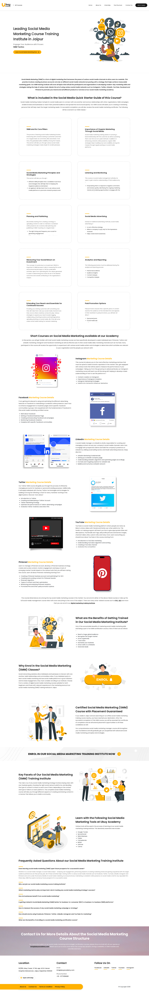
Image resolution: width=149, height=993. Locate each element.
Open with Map (28, 978)
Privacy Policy (60, 986)
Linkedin (106, 968)
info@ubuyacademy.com (39, 947)
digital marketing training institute (83, 603)
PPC (116, 601)
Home (90, 5)
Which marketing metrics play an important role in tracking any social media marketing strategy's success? (57, 890)
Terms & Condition (45, 986)
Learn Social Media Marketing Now (26, 52)
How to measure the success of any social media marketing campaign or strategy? (48, 908)
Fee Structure (118, 5)
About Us (98, 5)
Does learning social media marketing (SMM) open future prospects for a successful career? (52, 869)
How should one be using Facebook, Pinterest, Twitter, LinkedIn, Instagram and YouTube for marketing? (55, 914)
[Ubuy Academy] (6, 5)
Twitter (113, 968)
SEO (120, 601)
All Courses (18, 5)
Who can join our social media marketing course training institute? (42, 884)
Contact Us (129, 5)
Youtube (121, 968)
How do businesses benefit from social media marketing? (39, 896)
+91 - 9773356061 (63, 976)
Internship (107, 5)
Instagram (130, 968)
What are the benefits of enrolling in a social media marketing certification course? (48, 920)
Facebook (98, 968)
